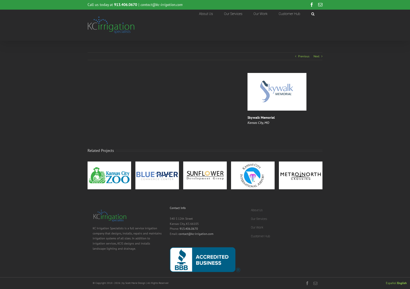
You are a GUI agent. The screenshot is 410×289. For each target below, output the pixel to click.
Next (316, 56)
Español (391, 283)
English (402, 283)
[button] (313, 14)
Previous (303, 56)
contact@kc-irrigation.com (162, 4)
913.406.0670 (189, 229)
